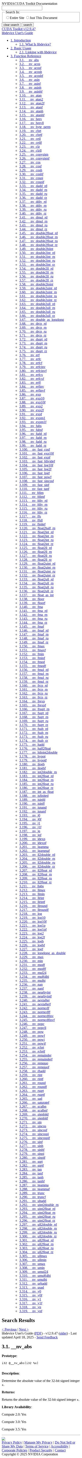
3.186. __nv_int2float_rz (36, 788)
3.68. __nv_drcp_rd (33, 323)
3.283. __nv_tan (30, 1169)
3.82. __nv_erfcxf (31, 379)
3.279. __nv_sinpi (31, 1154)
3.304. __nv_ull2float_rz (36, 1252)
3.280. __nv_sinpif (32, 1157)
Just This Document (43, 18)
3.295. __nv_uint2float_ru (37, 1216)
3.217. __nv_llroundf (34, 910)
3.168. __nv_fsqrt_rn (33, 717)
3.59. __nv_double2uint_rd (38, 288)
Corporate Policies (14, 1450)
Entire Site (17, 18)
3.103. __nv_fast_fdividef (37, 461)
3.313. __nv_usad (31, 1287)
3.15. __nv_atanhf (31, 115)
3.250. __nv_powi (32, 1039)
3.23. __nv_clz (29, 146)
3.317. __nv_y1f (30, 1303)
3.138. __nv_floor (31, 599)
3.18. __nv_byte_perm (35, 127)
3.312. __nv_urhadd (33, 1283)
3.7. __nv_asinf (30, 83)
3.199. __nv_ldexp (32, 839)
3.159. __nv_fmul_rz (33, 681)
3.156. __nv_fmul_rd (34, 670)
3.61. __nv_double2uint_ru (38, 296)
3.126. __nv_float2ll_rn (35, 552)
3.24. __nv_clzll (30, 150)
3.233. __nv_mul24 (32, 973)
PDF (38, 1333)
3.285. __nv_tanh (31, 1177)
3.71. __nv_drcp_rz (32, 335)
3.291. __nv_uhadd (32, 1201)
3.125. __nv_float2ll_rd (35, 548)
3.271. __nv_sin (30, 1122)
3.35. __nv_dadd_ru (33, 194)
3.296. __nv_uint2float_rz (37, 1220)
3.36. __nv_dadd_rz (33, 198)
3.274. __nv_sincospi (34, 1134)
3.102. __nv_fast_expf (34, 457)
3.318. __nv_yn (30, 1307)
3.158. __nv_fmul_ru (34, 677)
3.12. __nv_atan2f (31, 103)
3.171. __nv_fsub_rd (33, 729)
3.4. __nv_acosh (30, 72)
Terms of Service (37, 1446)
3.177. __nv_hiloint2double (38, 752)
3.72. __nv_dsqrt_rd (33, 339)
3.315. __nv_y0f (30, 1295)
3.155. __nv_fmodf (32, 666)
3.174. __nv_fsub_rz (33, 740)
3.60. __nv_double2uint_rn (38, 292)
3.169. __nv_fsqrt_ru (33, 721)
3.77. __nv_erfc (30, 359)
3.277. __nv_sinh (31, 1146)
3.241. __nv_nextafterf (35, 1004)
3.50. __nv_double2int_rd (37, 253)
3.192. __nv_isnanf (32, 811)
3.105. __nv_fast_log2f (35, 469)
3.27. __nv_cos (29, 162)
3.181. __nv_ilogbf (32, 768)
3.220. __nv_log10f (33, 921)
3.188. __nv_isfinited (34, 796)
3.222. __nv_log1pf (33, 929)
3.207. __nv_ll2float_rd (35, 870)
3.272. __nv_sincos (32, 1126)
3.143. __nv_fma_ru (33, 618)
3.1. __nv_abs (29, 60)
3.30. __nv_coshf (31, 174)
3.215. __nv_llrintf (32, 902)
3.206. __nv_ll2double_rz (37, 866)
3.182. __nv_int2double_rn (38, 772)
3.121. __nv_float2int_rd (36, 532)
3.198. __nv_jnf (30, 835)
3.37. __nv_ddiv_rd (33, 201)
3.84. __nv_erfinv (31, 386)
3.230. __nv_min (31, 961)
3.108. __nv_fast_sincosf (36, 481)
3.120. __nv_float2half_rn (37, 528)
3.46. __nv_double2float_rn (38, 237)
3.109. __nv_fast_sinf (34, 485)
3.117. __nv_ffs (30, 516)
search (27, 24)
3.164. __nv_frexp (32, 701)
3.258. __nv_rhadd (32, 1071)
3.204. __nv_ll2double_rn (37, 858)
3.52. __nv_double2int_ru (37, 260)
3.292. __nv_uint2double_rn (39, 1205)
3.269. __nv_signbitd (34, 1114)
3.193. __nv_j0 (29, 815)
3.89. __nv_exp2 (31, 406)
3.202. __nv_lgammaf (34, 851)
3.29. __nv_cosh (30, 170)
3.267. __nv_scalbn (32, 1106)
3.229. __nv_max (31, 957)
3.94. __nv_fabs (30, 426)
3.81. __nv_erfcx (31, 375)
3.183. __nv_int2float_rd (36, 776)
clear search (11, 24)
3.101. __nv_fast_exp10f (36, 453)
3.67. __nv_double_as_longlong (41, 319)
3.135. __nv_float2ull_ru (36, 587)
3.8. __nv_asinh (30, 87)
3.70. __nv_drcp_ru (33, 331)
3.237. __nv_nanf (31, 988)
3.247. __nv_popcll (32, 1028)
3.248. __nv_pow (31, 1032)
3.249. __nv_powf (32, 1035)
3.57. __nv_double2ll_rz (36, 280)
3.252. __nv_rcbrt (31, 1047)
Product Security (41, 1450)
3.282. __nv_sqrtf (31, 1165)
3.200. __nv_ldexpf (32, 843)
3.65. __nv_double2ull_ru (37, 312)
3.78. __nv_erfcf (30, 363)
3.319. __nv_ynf (30, 1311)
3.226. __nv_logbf (32, 945)
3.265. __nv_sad (30, 1098)
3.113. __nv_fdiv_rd (33, 500)
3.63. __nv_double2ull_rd (37, 304)
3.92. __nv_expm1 (32, 418)
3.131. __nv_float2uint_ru (37, 571)
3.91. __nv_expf (30, 414)
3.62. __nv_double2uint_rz (38, 300)
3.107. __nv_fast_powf (35, 477)
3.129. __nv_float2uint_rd (37, 563)
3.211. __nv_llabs (31, 886)
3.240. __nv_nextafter (34, 1000)
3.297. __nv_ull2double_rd (38, 1224)
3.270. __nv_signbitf (33, 1118)
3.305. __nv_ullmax (33, 1256)
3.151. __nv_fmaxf (32, 650)
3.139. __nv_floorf (32, 603)
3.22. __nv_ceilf (30, 142)
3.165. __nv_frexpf (32, 705)
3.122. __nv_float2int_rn (36, 536)
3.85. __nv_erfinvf (32, 390)
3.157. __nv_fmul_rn (34, 674)
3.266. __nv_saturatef (34, 1102)
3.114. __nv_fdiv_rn (33, 504)
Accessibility (59, 1446)
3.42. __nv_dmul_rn (33, 221)
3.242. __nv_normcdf (34, 1008)
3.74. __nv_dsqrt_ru (33, 347)
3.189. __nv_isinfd (32, 799)
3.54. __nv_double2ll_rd (36, 268)
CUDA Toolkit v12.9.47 (19, 29)
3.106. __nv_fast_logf (34, 473)
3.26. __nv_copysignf (34, 158)
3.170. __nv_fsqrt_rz (33, 725)
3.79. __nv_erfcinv (32, 367)
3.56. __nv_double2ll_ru (36, 276)
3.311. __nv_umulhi (33, 1279)
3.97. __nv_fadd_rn (33, 438)
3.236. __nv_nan (31, 984)
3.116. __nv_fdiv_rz (33, 512)
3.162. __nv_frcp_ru (33, 693)
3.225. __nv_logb (31, 941)
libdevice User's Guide (17, 33)
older (63, 1333)
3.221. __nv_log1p (32, 925)
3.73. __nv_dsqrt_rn (33, 343)
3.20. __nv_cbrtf (30, 135)
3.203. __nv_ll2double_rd (37, 855)
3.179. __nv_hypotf (33, 760)
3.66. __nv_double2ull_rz (37, 316)
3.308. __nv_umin (32, 1268)
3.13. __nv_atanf (31, 107)
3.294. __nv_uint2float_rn (37, 1213)
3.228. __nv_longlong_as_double (42, 953)
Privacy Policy (12, 1442)
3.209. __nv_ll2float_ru (35, 878)
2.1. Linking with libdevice (38, 52)
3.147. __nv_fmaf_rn (34, 634)
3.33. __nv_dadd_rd (33, 186)
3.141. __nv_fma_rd (33, 611)
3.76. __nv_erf (29, 355)
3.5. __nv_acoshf (31, 76)
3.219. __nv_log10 (32, 917)
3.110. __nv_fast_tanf (34, 489)
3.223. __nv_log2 (31, 933)
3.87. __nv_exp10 (31, 398)
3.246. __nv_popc (31, 1024)
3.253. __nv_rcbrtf (32, 1051)
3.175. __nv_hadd (31, 744)
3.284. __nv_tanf (31, 1173)
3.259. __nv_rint (30, 1075)
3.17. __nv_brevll (31, 123)
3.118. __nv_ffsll (31, 520)
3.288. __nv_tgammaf (34, 1189)
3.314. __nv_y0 (30, 1291)
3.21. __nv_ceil (30, 139)
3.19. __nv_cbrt (30, 131)
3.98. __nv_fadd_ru (33, 441)
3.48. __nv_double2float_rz (38, 245)
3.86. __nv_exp (30, 394)
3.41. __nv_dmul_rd (33, 217)
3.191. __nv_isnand (33, 807)
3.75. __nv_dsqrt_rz (33, 351)
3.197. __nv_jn (29, 831)
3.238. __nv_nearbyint (35, 992)
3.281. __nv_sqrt (31, 1161)
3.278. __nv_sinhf (31, 1150)
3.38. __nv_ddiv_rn (33, 205)
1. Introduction (20, 40)
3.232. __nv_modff (32, 969)
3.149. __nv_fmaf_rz (33, 642)
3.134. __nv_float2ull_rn (36, 583)
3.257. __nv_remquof (34, 1067)
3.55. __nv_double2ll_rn (36, 272)
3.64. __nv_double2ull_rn (37, 308)
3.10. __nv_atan (30, 95)
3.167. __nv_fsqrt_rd (33, 713)
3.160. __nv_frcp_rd (33, 685)
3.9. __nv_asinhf (30, 91)
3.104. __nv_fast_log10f (36, 465)
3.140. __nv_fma (31, 607)
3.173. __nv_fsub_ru (33, 737)
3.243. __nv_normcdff (34, 1012)
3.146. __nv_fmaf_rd (34, 630)
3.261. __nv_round (32, 1083)
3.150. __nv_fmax (32, 646)
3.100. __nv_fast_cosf (34, 449)
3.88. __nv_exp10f (32, 402)
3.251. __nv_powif (32, 1043)
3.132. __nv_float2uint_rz (37, 575)
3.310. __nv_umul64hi (35, 1275)
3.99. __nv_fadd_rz (32, 445)
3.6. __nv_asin (29, 80)
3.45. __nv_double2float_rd (38, 233)
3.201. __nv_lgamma (34, 847)
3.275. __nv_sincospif (34, 1138)
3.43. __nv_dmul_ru (33, 225)
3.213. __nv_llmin (32, 894)
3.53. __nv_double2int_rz (37, 264)
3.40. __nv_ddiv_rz (32, 213)
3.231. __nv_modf (32, 965)
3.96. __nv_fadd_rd (33, 434)
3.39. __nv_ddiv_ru (33, 209)
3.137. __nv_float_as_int (36, 595)
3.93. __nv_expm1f (32, 422)
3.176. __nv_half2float (35, 748)
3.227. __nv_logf (31, 949)
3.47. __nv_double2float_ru (38, 241)
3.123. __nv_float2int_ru (36, 540)
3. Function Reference (25, 56)
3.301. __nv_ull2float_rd (36, 1240)
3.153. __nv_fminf (32, 658)
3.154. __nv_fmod (32, 662)
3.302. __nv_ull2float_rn (36, 1244)
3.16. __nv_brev (30, 119)
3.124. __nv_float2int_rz (36, 544)
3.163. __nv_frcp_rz (33, 697)
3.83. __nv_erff (30, 382)
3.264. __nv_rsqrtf (32, 1095)
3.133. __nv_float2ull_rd (36, 579)
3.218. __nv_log (30, 914)
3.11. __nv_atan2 (31, 99)
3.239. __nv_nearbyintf (35, 996)
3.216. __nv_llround (33, 906)
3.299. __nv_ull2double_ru (38, 1232)
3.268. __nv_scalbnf (33, 1110)
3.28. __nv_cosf (30, 166)
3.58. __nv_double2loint (36, 284)
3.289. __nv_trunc (32, 1193)
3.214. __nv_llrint (31, 898)
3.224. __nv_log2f (32, 937)
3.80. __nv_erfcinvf (33, 371)
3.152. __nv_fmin (31, 654)
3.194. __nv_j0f (30, 819)
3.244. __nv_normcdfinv (36, 1016)
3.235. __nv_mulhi (32, 980)
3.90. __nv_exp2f (31, 410)
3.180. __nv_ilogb (32, 764)
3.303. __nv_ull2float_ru (36, 1248)
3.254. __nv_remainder (35, 1055)
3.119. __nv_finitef (32, 524)
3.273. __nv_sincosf (33, 1130)
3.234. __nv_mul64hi (34, 976)
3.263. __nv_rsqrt (31, 1091)
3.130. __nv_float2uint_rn (37, 567)
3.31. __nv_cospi (31, 178)
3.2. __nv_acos (29, 64)
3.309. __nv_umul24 (33, 1272)
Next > (24, 1329)
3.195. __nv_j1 (29, 823)
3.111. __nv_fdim (31, 493)
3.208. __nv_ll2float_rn (35, 874)
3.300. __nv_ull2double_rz (38, 1236)
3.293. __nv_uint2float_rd (37, 1209)
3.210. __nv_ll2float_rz (35, 882)
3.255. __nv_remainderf (35, 1059)
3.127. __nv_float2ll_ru (35, 556)
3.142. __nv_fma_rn (33, 615)
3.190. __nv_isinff (32, 803)
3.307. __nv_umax (32, 1264)
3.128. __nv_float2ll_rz (35, 559)
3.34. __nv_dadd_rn (33, 190)
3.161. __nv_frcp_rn (33, 689)
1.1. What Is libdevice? (35, 44)
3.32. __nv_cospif (31, 182)
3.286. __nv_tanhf (32, 1181)
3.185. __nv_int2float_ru (36, 784)
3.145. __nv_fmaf (31, 626)
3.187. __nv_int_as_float (36, 792)
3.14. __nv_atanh (31, 111)
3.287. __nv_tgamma (34, 1185)
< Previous (9, 1329)
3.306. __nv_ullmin (32, 1260)
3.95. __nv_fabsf (31, 430)
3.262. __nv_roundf (33, 1087)
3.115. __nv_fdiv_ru (33, 508)
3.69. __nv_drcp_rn (33, 327)
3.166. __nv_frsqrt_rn (34, 709)
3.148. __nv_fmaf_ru (34, 638)
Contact (60, 1450)
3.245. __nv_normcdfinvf (37, 1020)
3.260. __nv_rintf (31, 1079)
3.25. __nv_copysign (33, 154)
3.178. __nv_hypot (32, 756)
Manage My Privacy (38, 1442)
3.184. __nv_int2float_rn (36, 780)
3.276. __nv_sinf (31, 1142)
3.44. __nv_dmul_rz (33, 229)
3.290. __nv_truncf (32, 1197)
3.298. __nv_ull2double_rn (38, 1228)
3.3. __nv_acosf (30, 68)
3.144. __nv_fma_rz (33, 622)
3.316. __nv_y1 (30, 1299)
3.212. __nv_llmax (32, 890)
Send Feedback (47, 1337)
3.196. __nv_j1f (30, 827)
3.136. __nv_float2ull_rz (36, 591)
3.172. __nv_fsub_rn (33, 733)
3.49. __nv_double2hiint (36, 249)
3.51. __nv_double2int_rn (37, 257)
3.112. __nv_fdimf (32, 497)
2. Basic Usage (20, 48)
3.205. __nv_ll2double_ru (37, 862)
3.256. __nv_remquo (33, 1063)
